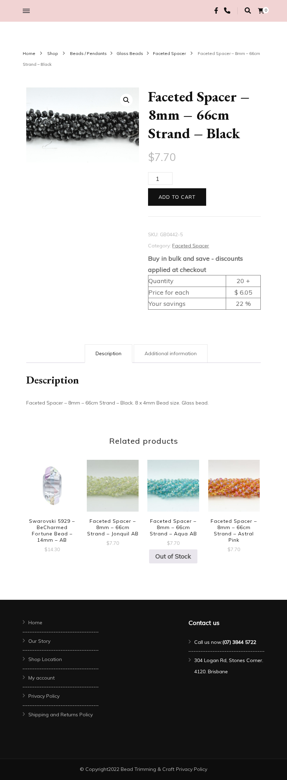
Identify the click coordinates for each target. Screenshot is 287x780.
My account (41, 678)
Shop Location (45, 659)
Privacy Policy (43, 696)
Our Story (39, 641)
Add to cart (177, 197)
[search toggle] (248, 10)
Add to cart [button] (52, 493)
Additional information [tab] (171, 353)
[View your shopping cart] (261, 11)
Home (35, 622)
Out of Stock (173, 556)
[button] (126, 100)
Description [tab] (108, 353)
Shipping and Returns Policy (60, 714)
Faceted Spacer (190, 246)
